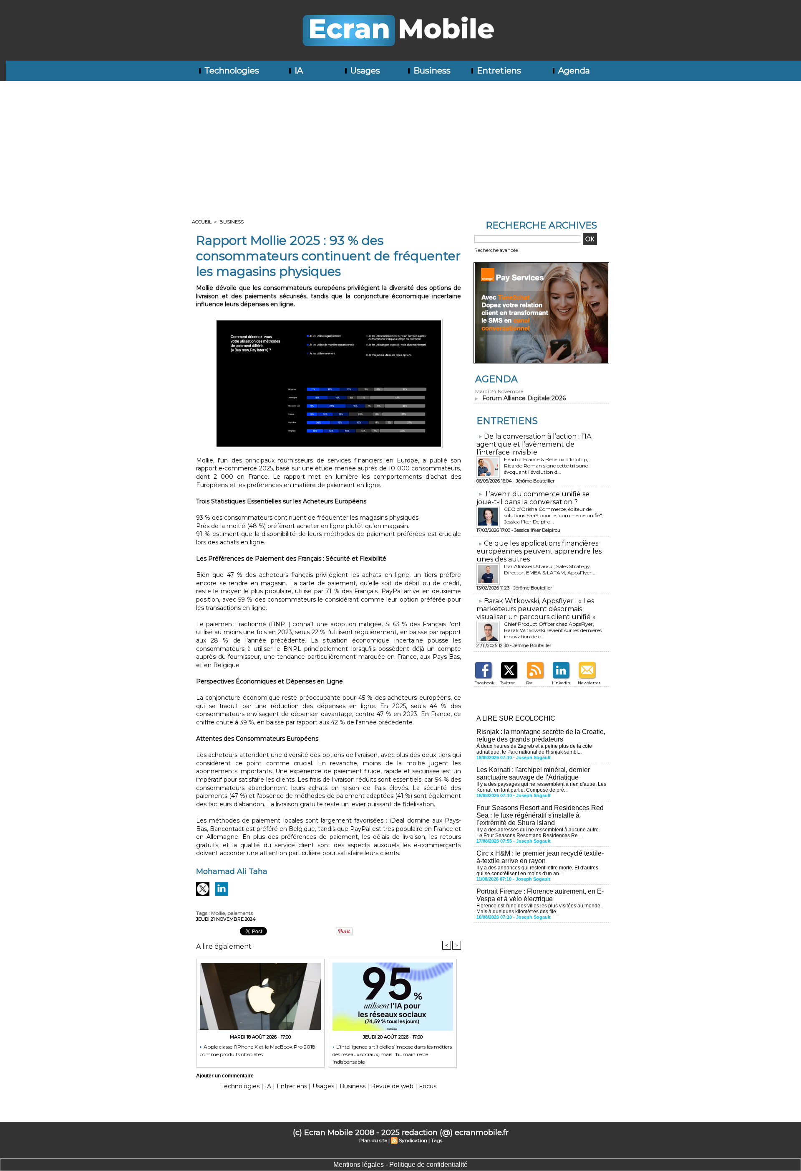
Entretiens (498, 71)
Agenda (573, 71)
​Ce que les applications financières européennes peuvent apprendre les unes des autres (539, 551)
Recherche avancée (496, 250)
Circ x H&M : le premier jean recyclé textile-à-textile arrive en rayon (540, 857)
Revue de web (392, 1086)
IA (297, 71)
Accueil (202, 222)
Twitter (507, 683)
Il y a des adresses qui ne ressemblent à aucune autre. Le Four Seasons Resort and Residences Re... (538, 832)
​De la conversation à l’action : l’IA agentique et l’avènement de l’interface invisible (533, 444)
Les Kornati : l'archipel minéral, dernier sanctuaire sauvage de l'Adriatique (533, 773)
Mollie (218, 913)
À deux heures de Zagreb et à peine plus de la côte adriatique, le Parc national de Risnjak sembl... (534, 749)
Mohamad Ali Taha (231, 871)
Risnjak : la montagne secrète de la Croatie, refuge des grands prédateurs (540, 735)
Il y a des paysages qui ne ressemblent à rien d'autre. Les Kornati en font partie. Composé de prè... (541, 787)
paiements (240, 913)
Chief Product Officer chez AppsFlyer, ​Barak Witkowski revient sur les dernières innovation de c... (553, 630)
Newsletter (589, 683)
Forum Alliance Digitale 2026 (524, 398)
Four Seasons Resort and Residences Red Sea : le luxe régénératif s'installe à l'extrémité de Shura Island (540, 815)
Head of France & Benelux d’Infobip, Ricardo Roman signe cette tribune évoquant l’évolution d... (546, 465)
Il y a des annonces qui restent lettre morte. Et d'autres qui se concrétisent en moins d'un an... (537, 870)
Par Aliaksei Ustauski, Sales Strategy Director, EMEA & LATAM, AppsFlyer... (549, 569)
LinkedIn (561, 683)
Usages (364, 71)
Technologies (230, 71)
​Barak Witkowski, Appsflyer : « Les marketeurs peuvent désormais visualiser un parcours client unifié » (536, 609)
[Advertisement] (400, 143)
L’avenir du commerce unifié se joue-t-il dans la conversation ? (532, 498)
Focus (427, 1086)
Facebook (484, 683)
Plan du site (373, 1140)
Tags (436, 1140)
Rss (529, 683)
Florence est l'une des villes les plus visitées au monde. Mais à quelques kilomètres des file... (539, 908)
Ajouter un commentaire (225, 1076)
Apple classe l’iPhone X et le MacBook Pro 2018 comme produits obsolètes (257, 1050)
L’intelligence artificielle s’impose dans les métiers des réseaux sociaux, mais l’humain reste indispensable (392, 1054)
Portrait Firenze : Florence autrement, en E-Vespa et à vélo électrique (540, 895)
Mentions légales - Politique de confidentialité (400, 1164)
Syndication (413, 1140)
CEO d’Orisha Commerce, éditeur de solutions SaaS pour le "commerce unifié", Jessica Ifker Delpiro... (553, 515)
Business (431, 71)
